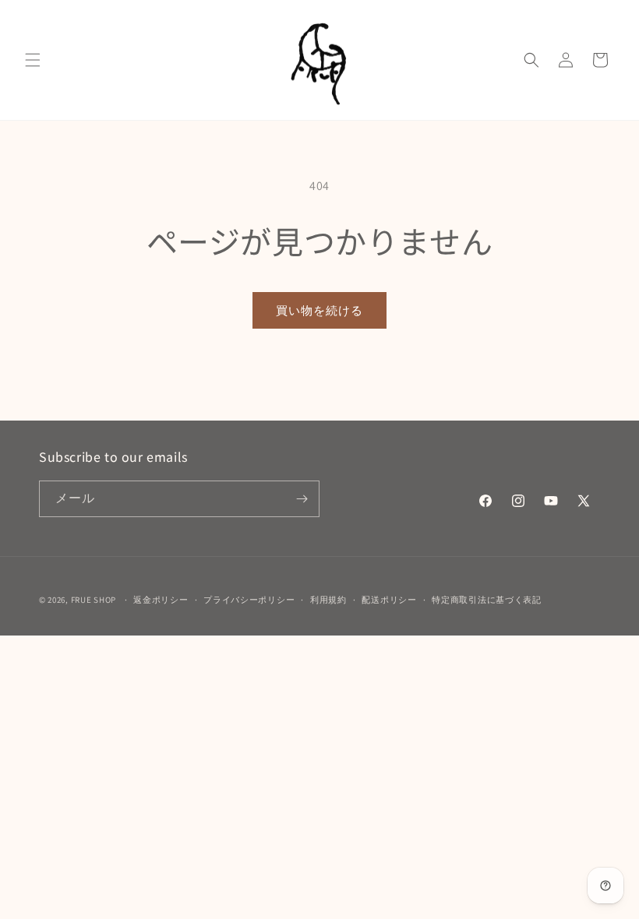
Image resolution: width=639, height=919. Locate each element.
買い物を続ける (319, 310)
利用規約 (328, 599)
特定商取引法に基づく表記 (486, 599)
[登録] (301, 499)
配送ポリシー (389, 599)
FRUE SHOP (93, 599)
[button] (33, 60)
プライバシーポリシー (249, 599)
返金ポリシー (160, 599)
